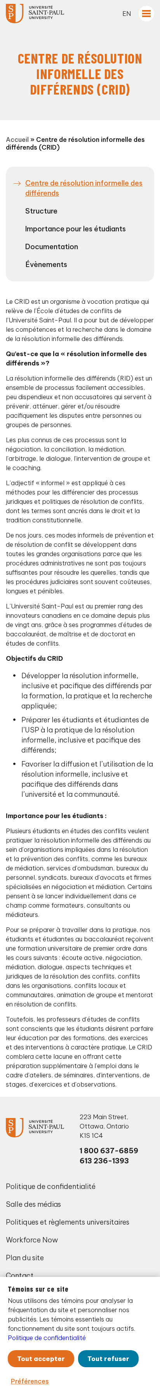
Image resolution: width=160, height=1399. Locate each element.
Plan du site (25, 1257)
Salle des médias (33, 1204)
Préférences (30, 1381)
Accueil (17, 139)
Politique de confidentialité (51, 1186)
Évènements (46, 264)
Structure (41, 211)
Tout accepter (41, 1359)
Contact (20, 1275)
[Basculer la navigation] (146, 13)
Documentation (51, 246)
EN (126, 13)
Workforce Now (32, 1239)
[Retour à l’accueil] (35, 13)
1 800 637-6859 (109, 1150)
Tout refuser (108, 1359)
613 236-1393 (104, 1160)
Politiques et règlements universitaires (67, 1222)
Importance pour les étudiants (75, 228)
